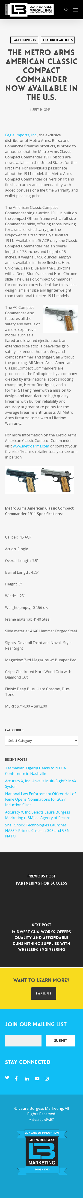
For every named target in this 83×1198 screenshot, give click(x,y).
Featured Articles (58, 40)
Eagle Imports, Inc (20, 135)
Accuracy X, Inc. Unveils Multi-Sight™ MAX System (40, 783)
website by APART (41, 1119)
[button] (75, 9)
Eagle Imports (24, 40)
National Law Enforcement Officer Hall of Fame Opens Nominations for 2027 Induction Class (40, 799)
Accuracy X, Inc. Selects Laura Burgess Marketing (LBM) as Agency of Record (37, 815)
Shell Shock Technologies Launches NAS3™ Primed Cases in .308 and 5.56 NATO (37, 831)
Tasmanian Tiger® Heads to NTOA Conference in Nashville (35, 770)
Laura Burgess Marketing (40, 1108)
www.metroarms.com (31, 446)
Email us (43, 993)
